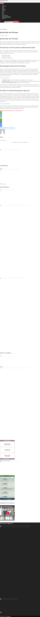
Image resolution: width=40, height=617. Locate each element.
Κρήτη (3, 7)
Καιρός (3, 14)
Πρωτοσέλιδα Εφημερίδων (6, 16)
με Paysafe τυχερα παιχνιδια (5, 103)
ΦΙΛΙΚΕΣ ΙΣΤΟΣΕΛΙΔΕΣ (5, 460)
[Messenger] (20, 124)
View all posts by (3, 140)
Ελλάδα (3, 8)
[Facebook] (20, 126)
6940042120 (26, 142)
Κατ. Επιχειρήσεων (5, 15)
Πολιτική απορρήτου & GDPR (6, 17)
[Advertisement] (8, 25)
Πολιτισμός (3, 9)
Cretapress (8, 616)
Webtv (3, 13)
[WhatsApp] (20, 120)
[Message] (20, 118)
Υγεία (3, 11)
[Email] (20, 116)
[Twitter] (20, 114)
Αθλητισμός (3, 10)
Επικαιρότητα (4, 6)
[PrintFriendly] (20, 112)
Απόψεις (3, 12)
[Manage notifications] (1, 612)
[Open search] (0, 20)
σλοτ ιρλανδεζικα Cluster (4, 77)
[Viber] (20, 122)
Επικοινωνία (4, 18)
